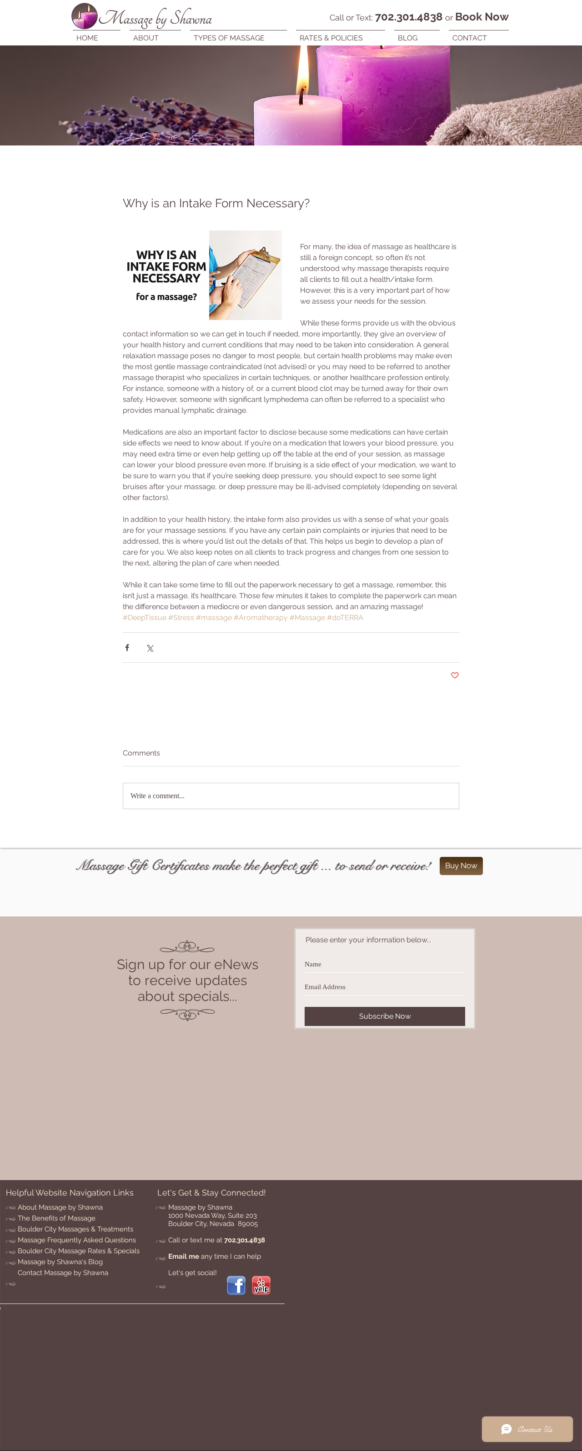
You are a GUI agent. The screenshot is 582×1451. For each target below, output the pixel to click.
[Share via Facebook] (127, 647)
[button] (238, 34)
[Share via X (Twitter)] (149, 647)
